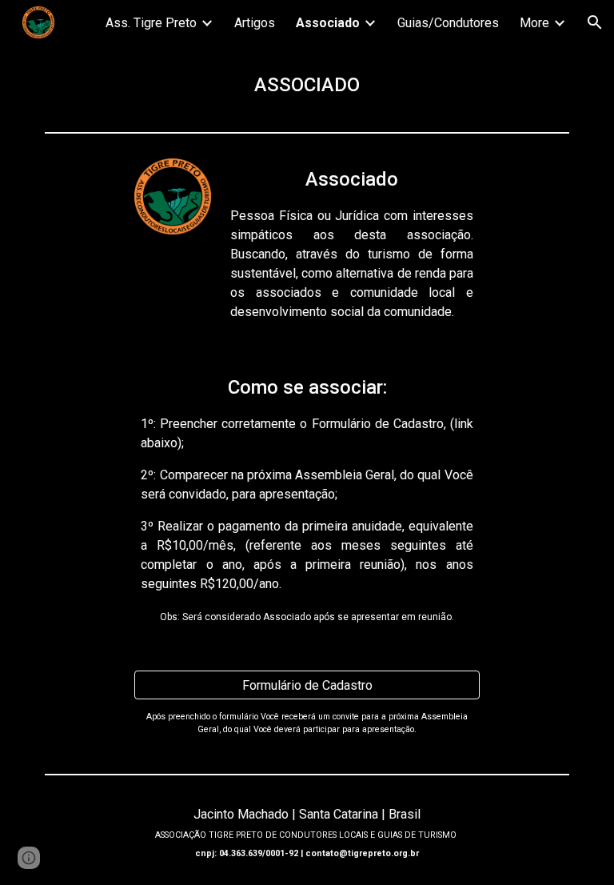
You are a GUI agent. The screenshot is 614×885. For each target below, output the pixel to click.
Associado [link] (328, 22)
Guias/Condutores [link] (448, 22)
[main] (306, 85)
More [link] (534, 22)
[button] (595, 22)
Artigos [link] (254, 22)
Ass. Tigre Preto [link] (151, 22)
